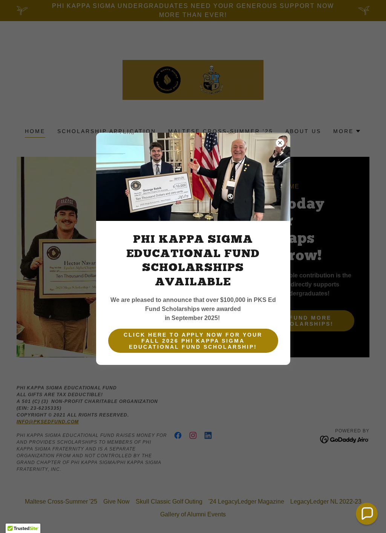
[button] (367, 514)
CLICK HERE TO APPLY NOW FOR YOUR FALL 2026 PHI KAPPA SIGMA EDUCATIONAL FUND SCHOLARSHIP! (193, 341)
